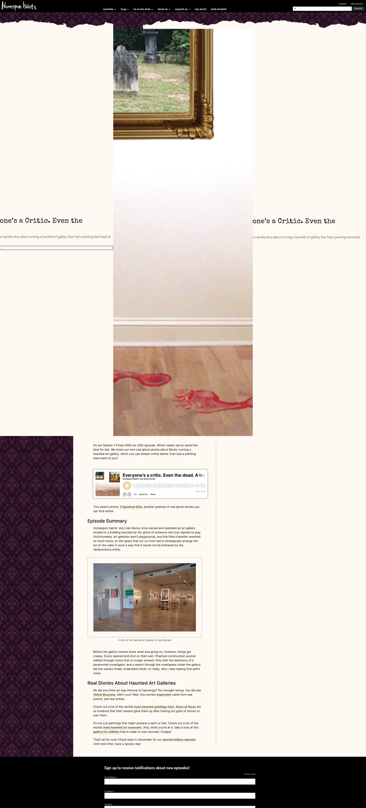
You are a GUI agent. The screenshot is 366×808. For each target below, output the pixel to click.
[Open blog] (128, 9)
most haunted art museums (122, 727)
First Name (109, 791)
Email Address (110, 776)
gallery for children (106, 731)
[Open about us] (169, 9)
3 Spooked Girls (131, 507)
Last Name (108, 804)
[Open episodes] (115, 9)
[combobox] (322, 9)
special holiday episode (179, 739)
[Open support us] (189, 9)
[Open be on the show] (152, 9)
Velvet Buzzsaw (104, 694)
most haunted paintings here (154, 706)
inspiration (164, 694)
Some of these (186, 706)
